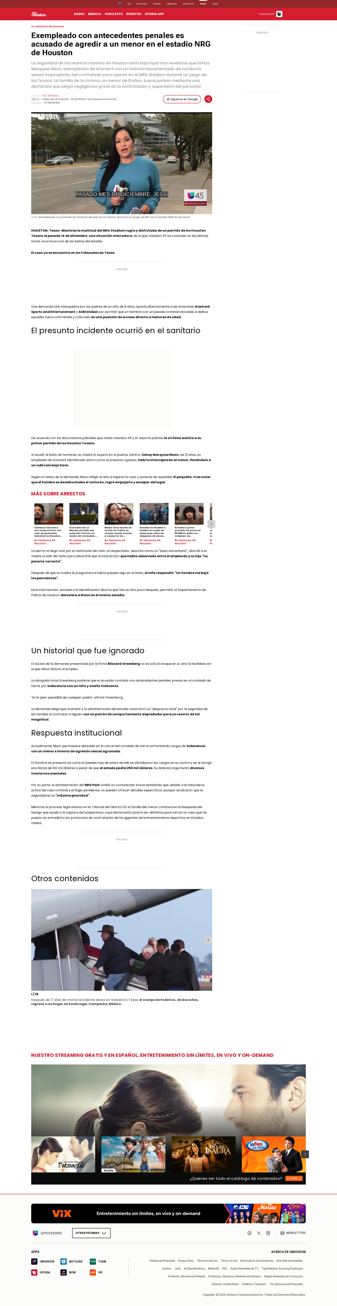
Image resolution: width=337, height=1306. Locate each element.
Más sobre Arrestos (58, 494)
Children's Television (254, 1284)
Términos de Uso (207, 1260)
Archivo (166, 1268)
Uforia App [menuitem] (154, 14)
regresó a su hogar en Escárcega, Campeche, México (76, 1004)
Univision (52, 95)
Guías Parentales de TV (244, 1268)
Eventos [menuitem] (133, 14)
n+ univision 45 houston (47, 26)
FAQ (224, 1268)
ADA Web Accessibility (289, 1260)
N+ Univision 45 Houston (44, 542)
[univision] (38, 14)
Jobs (178, 1268)
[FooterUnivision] (47, 1233)
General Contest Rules (225, 1284)
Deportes (188, 4)
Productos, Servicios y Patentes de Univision (234, 1276)
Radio (203, 4)
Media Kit (213, 1268)
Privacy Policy (186, 1260)
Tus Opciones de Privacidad (286, 1284)
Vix (128, 4)
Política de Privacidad (162, 1260)
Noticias (142, 4)
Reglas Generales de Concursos (283, 1276)
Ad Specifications (194, 1268)
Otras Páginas (87, 1233)
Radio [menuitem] (79, 14)
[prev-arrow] (32, 939)
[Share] (208, 99)
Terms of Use (229, 1260)
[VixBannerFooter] (168, 1213)
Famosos (172, 4)
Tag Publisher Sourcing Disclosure (282, 1268)
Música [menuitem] (94, 14)
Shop (215, 4)
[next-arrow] (211, 524)
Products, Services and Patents (186, 1276)
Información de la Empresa (256, 1260)
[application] (121, 163)
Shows (157, 4)
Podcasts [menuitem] (114, 14)
